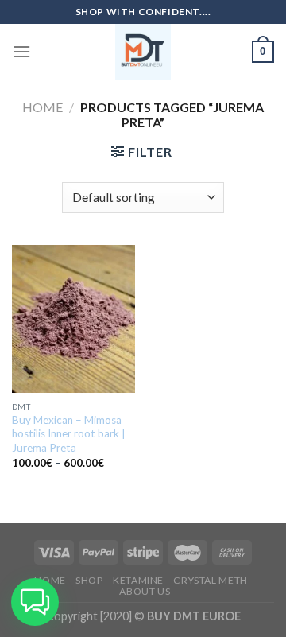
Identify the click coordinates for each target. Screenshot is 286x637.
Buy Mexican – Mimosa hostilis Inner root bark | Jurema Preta (69, 434)
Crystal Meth (210, 580)
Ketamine (138, 580)
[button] (35, 602)
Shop (88, 580)
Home (42, 107)
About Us (144, 591)
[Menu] (21, 51)
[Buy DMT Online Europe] (143, 52)
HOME (49, 580)
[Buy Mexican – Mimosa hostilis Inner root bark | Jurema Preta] (73, 319)
